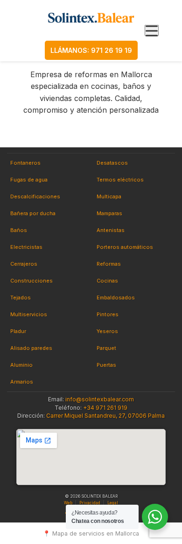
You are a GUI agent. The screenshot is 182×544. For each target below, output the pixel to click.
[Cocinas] (107, 281)
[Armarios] (21, 382)
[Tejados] (20, 298)
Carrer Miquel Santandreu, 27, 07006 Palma (105, 415)
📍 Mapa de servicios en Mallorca (91, 533)
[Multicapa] (109, 197)
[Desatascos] (112, 163)
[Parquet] (106, 348)
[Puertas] (106, 365)
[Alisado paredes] (31, 348)
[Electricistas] (26, 247)
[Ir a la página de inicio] (91, 17)
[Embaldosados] (115, 298)
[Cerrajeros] (24, 264)
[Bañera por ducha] (33, 214)
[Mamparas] (109, 214)
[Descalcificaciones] (35, 197)
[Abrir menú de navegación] (152, 30)
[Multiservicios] (28, 315)
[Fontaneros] (25, 163)
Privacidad (89, 502)
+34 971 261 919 (105, 407)
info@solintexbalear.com (99, 399)
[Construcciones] (31, 281)
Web (68, 502)
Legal (112, 502)
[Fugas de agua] (29, 180)
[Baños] (18, 231)
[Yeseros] (107, 332)
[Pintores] (107, 315)
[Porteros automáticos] (124, 247)
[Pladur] (18, 332)
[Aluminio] (21, 365)
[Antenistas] (110, 231)
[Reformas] (108, 264)
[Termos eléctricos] (120, 180)
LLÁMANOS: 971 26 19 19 (91, 50)
